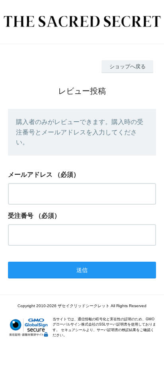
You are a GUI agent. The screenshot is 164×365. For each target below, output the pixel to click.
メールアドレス (30, 174)
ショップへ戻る (127, 66)
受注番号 (20, 215)
